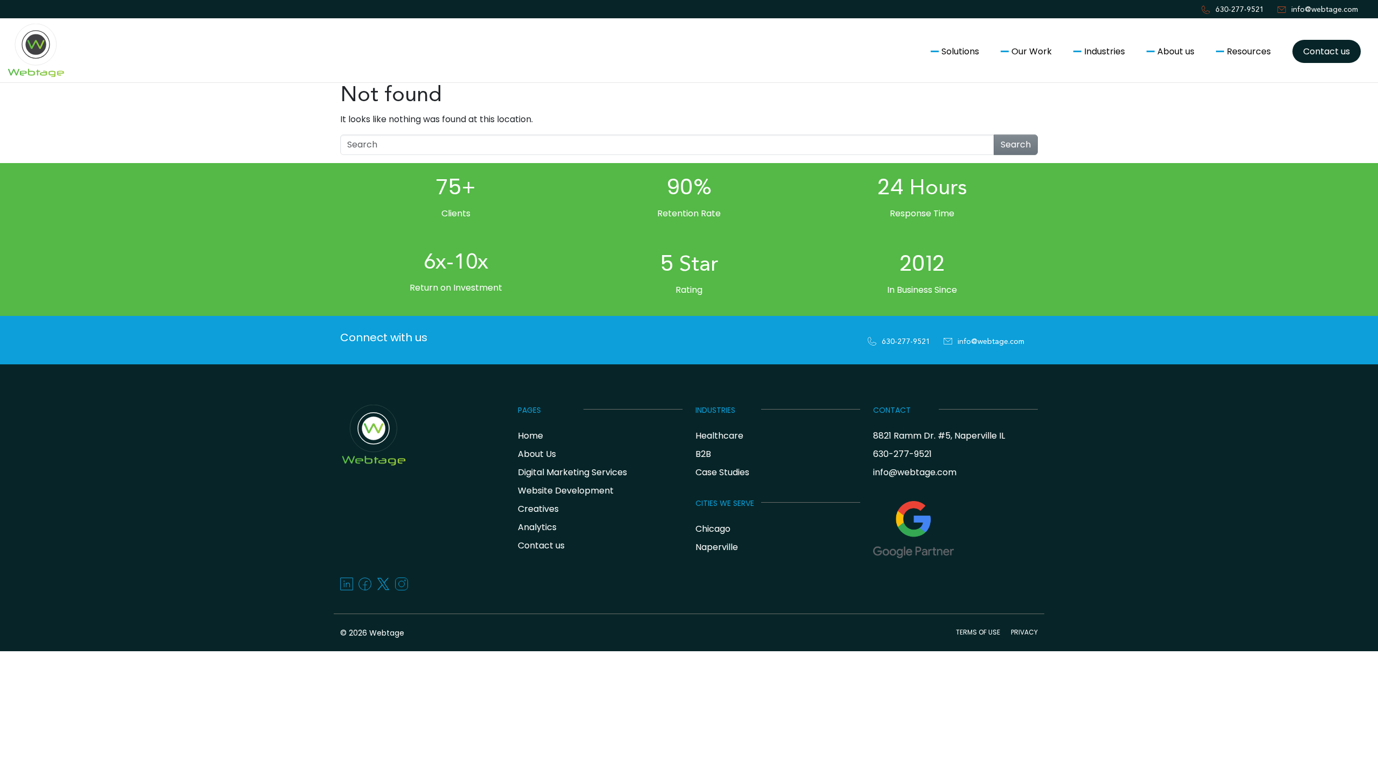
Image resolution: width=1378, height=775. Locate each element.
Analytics (537, 527)
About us (1175, 51)
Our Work (1031, 51)
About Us (537, 454)
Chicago (712, 529)
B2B (703, 454)
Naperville (716, 547)
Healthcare (719, 435)
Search (1016, 144)
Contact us (1326, 51)
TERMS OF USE (978, 632)
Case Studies (722, 472)
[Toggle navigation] (12, 101)
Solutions (960, 51)
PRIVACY (1024, 632)
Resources (1249, 51)
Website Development (566, 490)
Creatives (538, 509)
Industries (1104, 51)
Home (530, 435)
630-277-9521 (1239, 9)
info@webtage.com (1324, 9)
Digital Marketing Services (572, 472)
